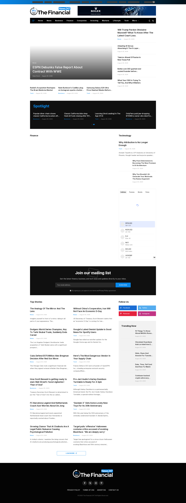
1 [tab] (92, 124)
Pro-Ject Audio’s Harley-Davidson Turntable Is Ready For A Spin (89, 380)
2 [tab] (94, 124)
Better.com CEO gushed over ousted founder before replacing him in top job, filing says (129, 70)
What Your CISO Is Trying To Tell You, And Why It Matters (129, 81)
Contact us (114, 490)
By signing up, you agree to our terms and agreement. (94, 290)
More (134, 21)
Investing (94, 21)
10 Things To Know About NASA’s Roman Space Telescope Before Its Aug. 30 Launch (143, 332)
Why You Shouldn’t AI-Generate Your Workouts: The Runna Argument (143, 176)
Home (40, 21)
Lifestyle (117, 21)
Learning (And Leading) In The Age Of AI (107, 114)
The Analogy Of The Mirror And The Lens (47, 310)
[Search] (153, 20)
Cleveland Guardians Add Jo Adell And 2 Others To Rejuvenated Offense (143, 343)
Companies (82, 21)
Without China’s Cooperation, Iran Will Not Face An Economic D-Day (91, 310)
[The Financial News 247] (50, 11)
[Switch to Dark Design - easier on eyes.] (149, 21)
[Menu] (33, 20)
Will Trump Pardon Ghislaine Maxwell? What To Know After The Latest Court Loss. (135, 32)
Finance (70, 21)
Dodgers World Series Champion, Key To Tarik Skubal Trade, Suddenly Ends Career (48, 332)
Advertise (101, 490)
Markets (105, 21)
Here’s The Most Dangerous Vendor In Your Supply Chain (91, 357)
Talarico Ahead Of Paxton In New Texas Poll (129, 58)
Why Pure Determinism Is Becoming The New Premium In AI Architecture (144, 163)
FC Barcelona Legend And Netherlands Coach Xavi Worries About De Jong (48, 404)
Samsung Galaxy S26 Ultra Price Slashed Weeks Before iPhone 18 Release (99, 89)
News (49, 21)
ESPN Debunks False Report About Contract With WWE (57, 69)
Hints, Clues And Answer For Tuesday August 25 (143, 354)
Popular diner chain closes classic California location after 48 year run (46, 114)
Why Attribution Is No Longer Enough (133, 144)
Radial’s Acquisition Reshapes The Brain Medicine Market (42, 89)
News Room (36, 76)
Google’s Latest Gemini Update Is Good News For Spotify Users (92, 330)
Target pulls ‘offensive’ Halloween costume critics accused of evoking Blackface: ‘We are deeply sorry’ (90, 429)
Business (59, 21)
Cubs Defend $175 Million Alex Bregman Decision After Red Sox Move (49, 357)
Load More (70, 453)
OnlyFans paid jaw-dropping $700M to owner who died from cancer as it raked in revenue (139, 114)
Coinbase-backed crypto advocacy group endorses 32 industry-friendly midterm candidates (143, 377)
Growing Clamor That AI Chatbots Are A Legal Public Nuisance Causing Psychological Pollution (49, 429)
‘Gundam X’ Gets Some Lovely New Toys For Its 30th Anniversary (90, 404)
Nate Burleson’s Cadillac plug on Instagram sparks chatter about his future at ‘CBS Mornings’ (70, 89)
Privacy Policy (103, 290)
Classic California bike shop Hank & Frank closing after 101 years (76, 114)
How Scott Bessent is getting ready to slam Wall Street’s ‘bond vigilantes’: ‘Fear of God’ (48, 382)
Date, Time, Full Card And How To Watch (143, 365)
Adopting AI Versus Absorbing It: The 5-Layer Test (128, 47)
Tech (126, 21)
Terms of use (88, 490)
